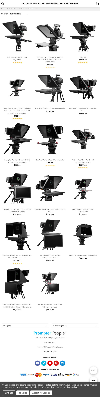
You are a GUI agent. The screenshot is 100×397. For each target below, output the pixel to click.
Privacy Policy (71, 387)
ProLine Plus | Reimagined (17, 57)
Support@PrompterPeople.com (50, 347)
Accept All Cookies (41, 392)
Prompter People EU (50, 351)
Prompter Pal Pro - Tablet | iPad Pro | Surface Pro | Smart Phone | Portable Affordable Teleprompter (17, 111)
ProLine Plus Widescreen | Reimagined (83, 255)
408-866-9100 (50, 342)
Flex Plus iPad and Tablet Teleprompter (50, 160)
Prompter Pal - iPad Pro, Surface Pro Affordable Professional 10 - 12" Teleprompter (50, 59)
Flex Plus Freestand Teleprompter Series (50, 109)
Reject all (22, 392)
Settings (9, 392)
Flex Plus (83, 57)
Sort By (4, 14)
